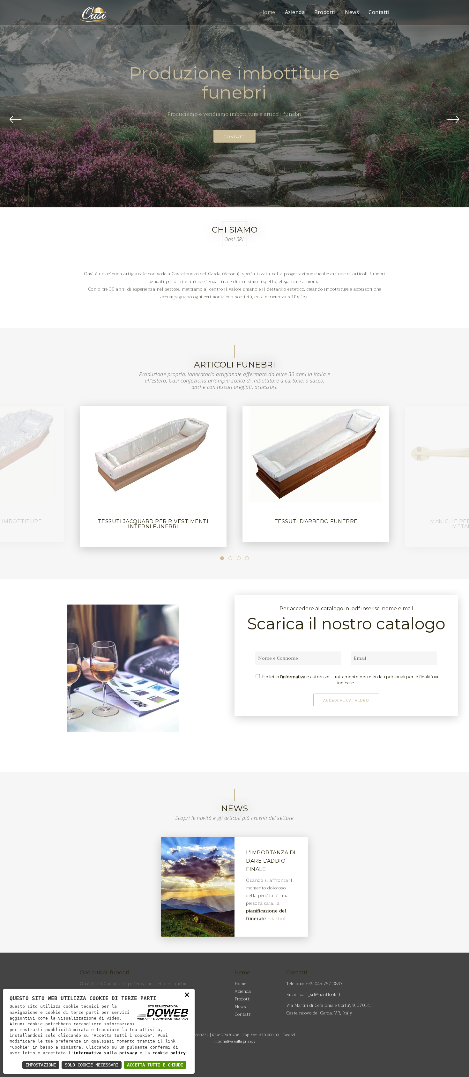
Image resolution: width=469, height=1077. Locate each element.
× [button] (187, 994)
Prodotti (324, 12)
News (352, 12)
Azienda (295, 12)
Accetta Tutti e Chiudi (155, 1064)
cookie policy (169, 1053)
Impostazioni (41, 1064)
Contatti (378, 12)
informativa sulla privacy (105, 1053)
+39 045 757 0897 (324, 983)
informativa (294, 676)
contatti (234, 136)
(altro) (279, 918)
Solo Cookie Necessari (91, 1064)
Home (267, 12)
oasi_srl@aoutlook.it (320, 994)
